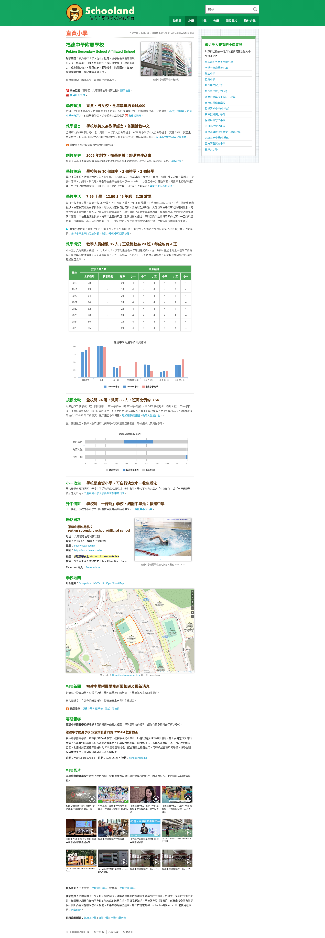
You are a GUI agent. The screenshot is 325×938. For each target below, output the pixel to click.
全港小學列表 (118, 917)
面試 (107, 708)
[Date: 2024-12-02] (81, 858)
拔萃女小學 (211, 149)
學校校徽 (176, 160)
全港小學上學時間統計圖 (85, 233)
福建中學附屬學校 (185, 33)
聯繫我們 (128, 932)
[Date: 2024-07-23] (113, 858)
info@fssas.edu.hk (84, 545)
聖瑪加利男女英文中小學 (219, 61)
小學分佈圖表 (176, 111)
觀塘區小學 (157, 33)
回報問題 (76, 909)
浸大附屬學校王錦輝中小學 (220, 96)
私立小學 (210, 73)
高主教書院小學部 (215, 114)
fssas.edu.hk (93, 567)
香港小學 (145, 33)
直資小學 (169, 33)
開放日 (116, 708)
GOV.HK (99, 583)
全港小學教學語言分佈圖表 (171, 137)
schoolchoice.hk (138, 757)
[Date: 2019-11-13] (145, 794)
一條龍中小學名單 (142, 509)
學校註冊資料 (127, 888)
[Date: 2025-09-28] (113, 827)
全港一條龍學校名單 (216, 67)
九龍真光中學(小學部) (217, 137)
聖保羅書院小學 (214, 85)
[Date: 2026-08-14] (81, 794)
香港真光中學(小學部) (217, 108)
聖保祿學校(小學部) (216, 91)
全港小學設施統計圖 (161, 186)
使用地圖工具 (77, 95)
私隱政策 (114, 932)
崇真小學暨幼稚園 (215, 126)
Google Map (85, 583)
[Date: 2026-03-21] (81, 827)
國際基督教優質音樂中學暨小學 (223, 131)
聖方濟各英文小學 (215, 143)
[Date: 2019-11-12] (177, 794)
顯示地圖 (125, 90)
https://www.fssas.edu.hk (88, 550)
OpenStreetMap (115, 583)
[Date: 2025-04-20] (177, 827)
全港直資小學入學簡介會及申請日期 (104, 493)
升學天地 (133, 33)
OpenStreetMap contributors (126, 675)
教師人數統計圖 (151, 415)
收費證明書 (134, 115)
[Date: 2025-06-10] (145, 827)
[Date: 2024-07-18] (145, 858)
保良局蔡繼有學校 (215, 102)
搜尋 (211, 9)
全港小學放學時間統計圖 (115, 233)
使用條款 (99, 932)
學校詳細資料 (99, 888)
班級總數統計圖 (131, 415)
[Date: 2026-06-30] (113, 794)
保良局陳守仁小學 (215, 120)
